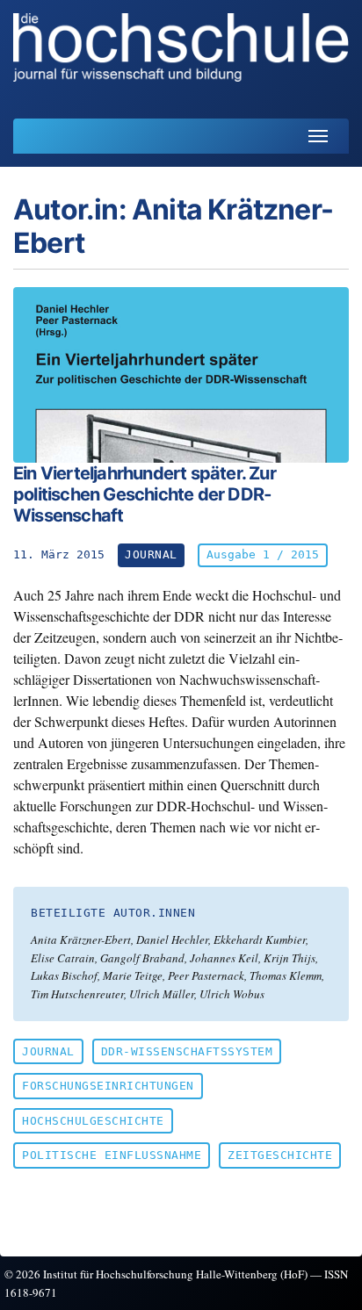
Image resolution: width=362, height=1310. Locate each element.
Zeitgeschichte (280, 1155)
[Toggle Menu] (318, 136)
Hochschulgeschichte (93, 1120)
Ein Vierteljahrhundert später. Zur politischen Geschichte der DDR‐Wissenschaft (144, 494)
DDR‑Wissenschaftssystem (187, 1051)
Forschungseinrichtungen (108, 1085)
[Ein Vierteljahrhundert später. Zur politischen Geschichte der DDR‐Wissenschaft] (181, 375)
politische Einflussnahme (111, 1155)
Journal (48, 1051)
